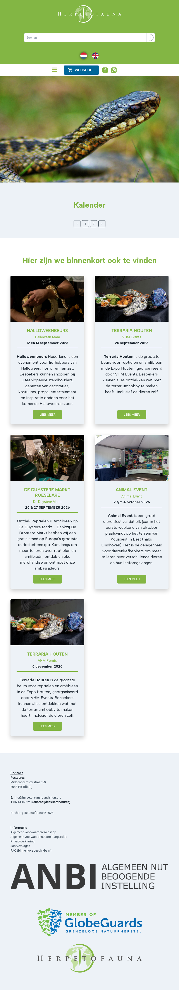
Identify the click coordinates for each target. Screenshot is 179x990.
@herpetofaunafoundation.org (40, 797)
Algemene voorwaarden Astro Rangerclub (38, 837)
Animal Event (132, 489)
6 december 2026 (47, 666)
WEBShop (84, 70)
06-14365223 (22, 802)
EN (94, 55)
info (16, 797)
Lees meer (47, 414)
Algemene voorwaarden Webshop (33, 832)
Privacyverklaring (22, 841)
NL (82, 55)
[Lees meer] (47, 299)
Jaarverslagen (20, 846)
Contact (16, 773)
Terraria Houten (131, 330)
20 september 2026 (131, 343)
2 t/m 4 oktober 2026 (132, 502)
